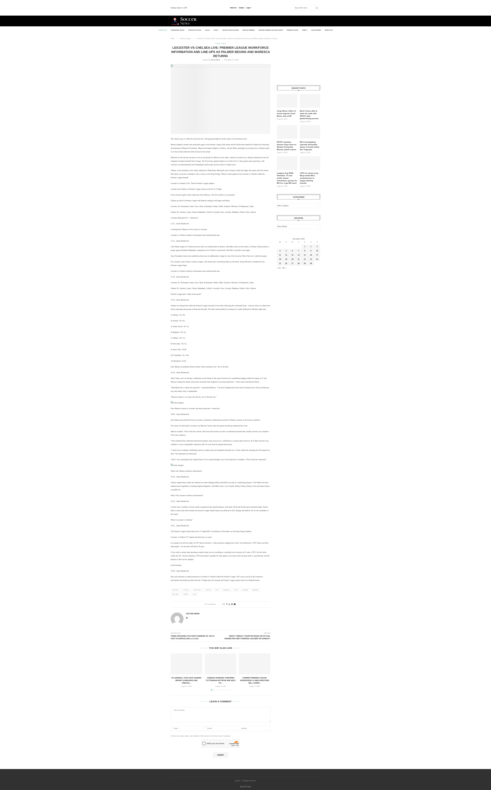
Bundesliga (163, 30)
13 (292, 255)
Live (217, 590)
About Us (233, 8)
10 (317, 251)
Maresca (226, 590)
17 (317, 255)
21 (298, 259)
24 (317, 259)
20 (292, 259)
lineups (208, 590)
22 (305, 259)
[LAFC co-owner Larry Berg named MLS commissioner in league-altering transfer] (310, 163)
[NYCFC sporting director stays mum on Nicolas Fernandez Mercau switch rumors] (287, 132)
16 (311, 255)
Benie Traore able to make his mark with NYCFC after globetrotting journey (309, 114)
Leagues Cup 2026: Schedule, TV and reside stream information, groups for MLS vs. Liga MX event (287, 178)
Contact (241, 8)
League (186, 590)
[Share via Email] (235, 604)
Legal (248, 8)
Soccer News (316, 30)
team (194, 594)
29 (305, 263)
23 (311, 259)
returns (175, 594)
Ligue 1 (216, 30)
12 (286, 255)
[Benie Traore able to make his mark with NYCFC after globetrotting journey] (310, 101)
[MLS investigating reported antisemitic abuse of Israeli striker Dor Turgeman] (310, 132)
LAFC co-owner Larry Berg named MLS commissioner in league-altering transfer (309, 178)
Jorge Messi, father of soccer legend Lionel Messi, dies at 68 (286, 113)
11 (280, 255)
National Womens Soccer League (271, 30)
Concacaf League (194, 30)
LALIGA (207, 30)
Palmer (245, 590)
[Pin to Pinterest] (232, 604)
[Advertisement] (290, 21)
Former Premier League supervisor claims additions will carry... (254, 680)
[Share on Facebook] (226, 604)
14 (298, 255)
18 (280, 259)
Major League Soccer (230, 30)
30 (311, 263)
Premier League (292, 30)
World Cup (329, 30)
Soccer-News (215, 60)
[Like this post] (224, 604)
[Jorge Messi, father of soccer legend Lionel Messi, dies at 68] (287, 101)
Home (173, 38)
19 (286, 259)
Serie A (304, 30)
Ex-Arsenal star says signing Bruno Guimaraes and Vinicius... (186, 680)
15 (305, 255)
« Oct (279, 268)
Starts (185, 594)
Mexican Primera (249, 30)
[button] (174, 672)
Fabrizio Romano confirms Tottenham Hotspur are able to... (221, 680)
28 (298, 263)
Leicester (197, 590)
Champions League (177, 30)
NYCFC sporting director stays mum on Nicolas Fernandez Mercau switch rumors (286, 146)
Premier (255, 590)
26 (286, 263)
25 (280, 263)
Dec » (284, 268)
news (236, 590)
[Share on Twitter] (229, 604)
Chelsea (175, 590)
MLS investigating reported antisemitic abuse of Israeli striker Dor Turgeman (309, 146)
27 (292, 263)
